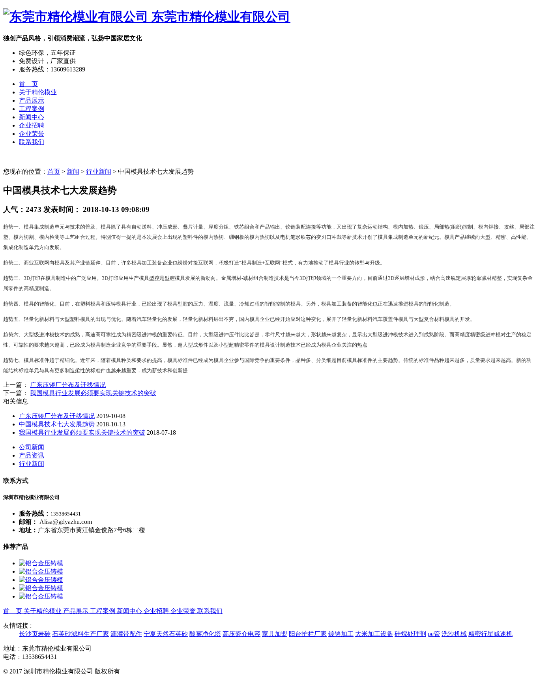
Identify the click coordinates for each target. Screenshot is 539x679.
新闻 (73, 171)
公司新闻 (31, 447)
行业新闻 (98, 171)
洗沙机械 (454, 633)
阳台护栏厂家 (308, 633)
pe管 (434, 633)
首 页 (28, 84)
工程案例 (31, 108)
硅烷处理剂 (410, 633)
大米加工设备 (374, 633)
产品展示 (31, 100)
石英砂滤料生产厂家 (80, 633)
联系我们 (31, 142)
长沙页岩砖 (35, 633)
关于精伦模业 (38, 92)
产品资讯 (31, 455)
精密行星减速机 (490, 633)
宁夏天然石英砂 (166, 633)
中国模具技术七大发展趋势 (57, 424)
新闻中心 (31, 117)
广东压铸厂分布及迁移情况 (68, 384)
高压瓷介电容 (241, 633)
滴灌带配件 (126, 633)
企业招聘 (31, 125)
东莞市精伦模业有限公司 (219, 16)
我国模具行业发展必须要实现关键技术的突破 (93, 393)
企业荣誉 (31, 133)
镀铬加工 (341, 633)
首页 (53, 171)
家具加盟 (274, 633)
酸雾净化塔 (205, 633)
